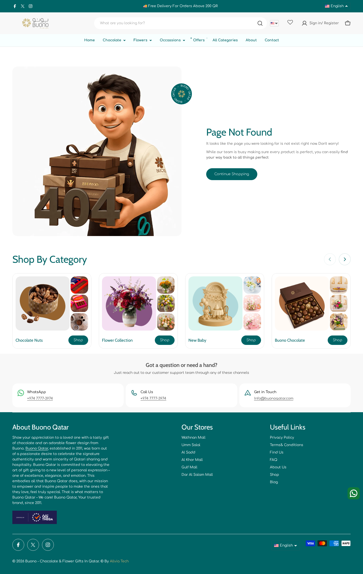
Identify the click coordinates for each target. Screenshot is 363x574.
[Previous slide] (330, 259)
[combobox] (180, 23)
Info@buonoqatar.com (273, 398)
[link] (79, 285)
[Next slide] (345, 259)
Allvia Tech (119, 561)
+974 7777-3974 (40, 398)
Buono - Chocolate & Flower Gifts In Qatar (62, 561)
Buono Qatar (36, 448)
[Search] (260, 23)
